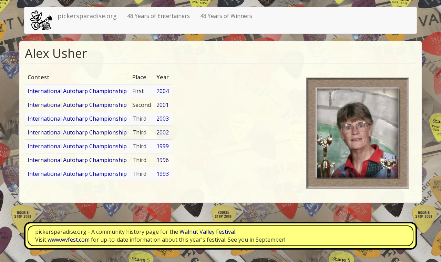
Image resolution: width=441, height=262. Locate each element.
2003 (162, 118)
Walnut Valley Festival (207, 231)
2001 (162, 105)
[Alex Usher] (357, 133)
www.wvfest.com (69, 239)
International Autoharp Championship (77, 91)
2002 (162, 132)
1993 (162, 174)
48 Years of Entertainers (158, 16)
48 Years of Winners (226, 16)
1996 (162, 160)
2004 (162, 91)
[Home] (44, 20)
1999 (162, 146)
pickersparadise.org (87, 16)
